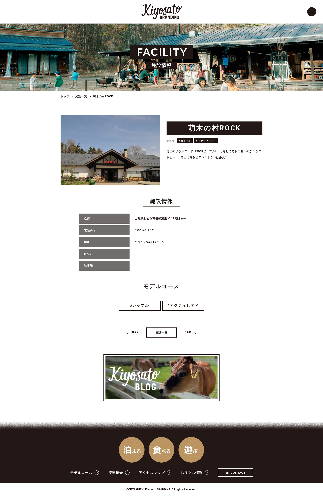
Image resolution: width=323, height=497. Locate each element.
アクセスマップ (152, 473)
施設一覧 (81, 96)
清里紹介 (115, 473)
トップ (65, 96)
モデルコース (81, 473)
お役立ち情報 (192, 473)
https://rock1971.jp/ (150, 242)
